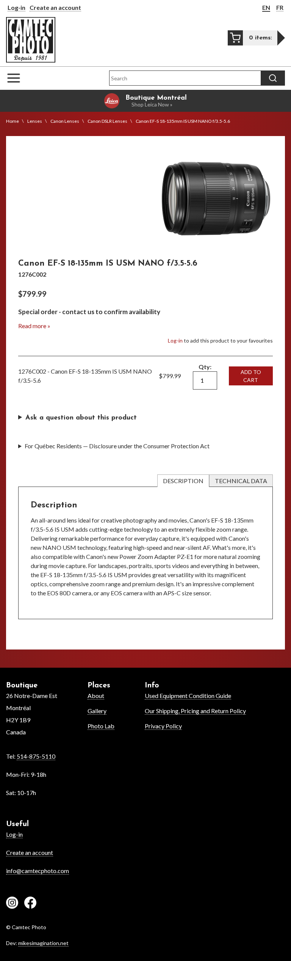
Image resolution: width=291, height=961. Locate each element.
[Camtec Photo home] (30, 39)
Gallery (97, 710)
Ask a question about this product (81, 418)
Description (183, 480)
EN (266, 7)
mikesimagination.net (43, 943)
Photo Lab (101, 725)
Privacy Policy (163, 725)
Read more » (34, 325)
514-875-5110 (36, 756)
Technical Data (241, 480)
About (96, 695)
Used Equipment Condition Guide (188, 695)
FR (279, 7)
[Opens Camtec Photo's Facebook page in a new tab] (30, 904)
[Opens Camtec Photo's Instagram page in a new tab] (12, 904)
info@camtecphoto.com (37, 870)
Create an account (55, 7)
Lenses (34, 121)
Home (12, 121)
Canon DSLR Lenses (107, 121)
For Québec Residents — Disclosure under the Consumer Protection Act (117, 445)
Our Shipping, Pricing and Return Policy (195, 710)
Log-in (16, 7)
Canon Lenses (64, 121)
